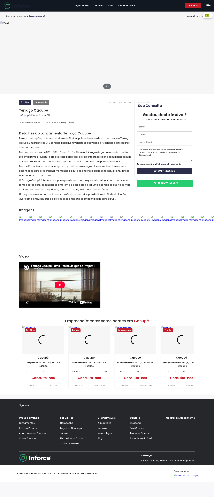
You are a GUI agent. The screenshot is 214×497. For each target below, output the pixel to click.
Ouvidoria (135, 423)
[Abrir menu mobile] (208, 5)
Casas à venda (27, 438)
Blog (100, 438)
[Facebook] (39, 406)
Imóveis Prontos (28, 428)
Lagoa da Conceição (71, 428)
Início (7, 16)
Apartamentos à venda (32, 433)
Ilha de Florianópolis (71, 438)
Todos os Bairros (69, 443)
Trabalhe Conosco (140, 433)
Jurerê (64, 433)
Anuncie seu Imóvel (141, 438)
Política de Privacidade (168, 164)
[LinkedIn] (50, 406)
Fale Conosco (137, 428)
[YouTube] (45, 406)
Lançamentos (19, 16)
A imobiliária (104, 423)
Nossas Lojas (105, 433)
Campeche (66, 423)
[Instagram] (33, 406)
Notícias (102, 428)
